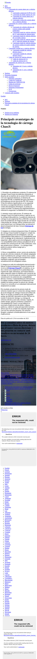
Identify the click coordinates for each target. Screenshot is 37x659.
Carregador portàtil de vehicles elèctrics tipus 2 (22, 54)
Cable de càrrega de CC (20, 61)
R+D (10, 89)
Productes (8, 7)
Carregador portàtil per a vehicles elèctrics (22, 48)
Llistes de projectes (15, 84)
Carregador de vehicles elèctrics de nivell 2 (18, 388)
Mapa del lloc (5, 373)
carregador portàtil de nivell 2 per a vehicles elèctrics (17, 374)
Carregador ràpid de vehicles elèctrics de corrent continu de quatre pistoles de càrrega (24, 44)
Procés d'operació (14, 86)
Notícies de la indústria (12, 112)
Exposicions (12, 91)
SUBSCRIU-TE (6, 340)
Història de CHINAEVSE (17, 82)
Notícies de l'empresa (11, 114)
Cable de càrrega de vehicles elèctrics (20, 57)
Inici (6, 6)
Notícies (7, 73)
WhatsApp (4, 410)
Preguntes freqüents (11, 75)
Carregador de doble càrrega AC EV (24, 14)
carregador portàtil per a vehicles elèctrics (17, 377)
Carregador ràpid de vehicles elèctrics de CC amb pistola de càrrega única (24, 33)
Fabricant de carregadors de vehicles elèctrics (19, 387)
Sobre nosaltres (9, 77)
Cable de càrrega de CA (20, 59)
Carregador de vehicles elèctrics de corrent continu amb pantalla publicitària (23, 28)
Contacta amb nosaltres (12, 93)
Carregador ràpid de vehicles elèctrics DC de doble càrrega (24, 37)
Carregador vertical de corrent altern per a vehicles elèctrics (24, 21)
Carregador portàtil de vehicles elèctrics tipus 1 (22, 51)
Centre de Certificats (15, 80)
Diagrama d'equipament (16, 87)
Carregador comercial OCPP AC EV (24, 13)
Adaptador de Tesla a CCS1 (13, 404)
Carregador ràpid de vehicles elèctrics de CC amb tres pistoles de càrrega (24, 40)
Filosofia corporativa (15, 78)
